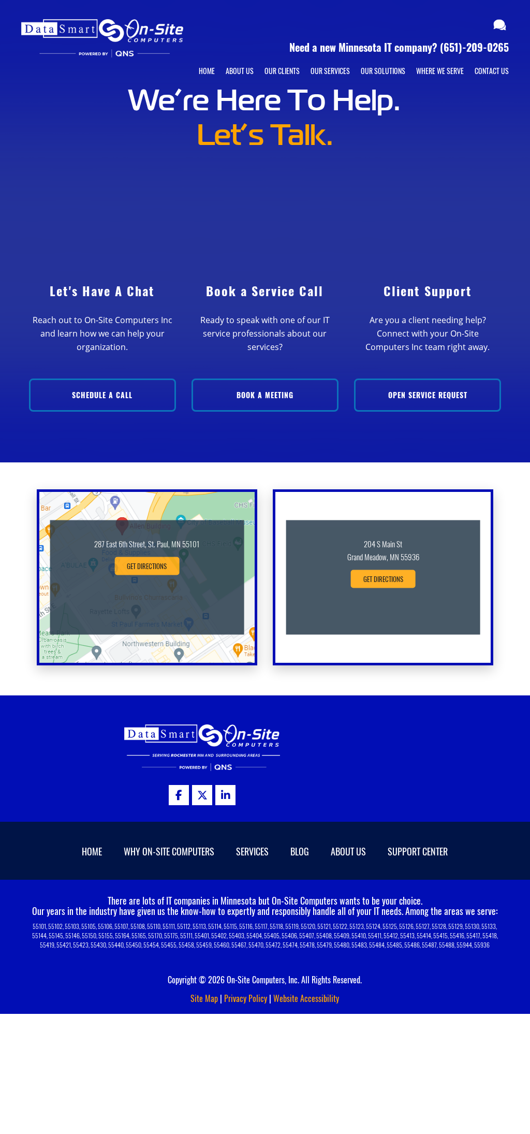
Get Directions (147, 566)
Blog (299, 851)
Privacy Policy (245, 998)
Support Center (418, 851)
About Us (240, 70)
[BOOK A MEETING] (481, 26)
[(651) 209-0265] (467, 26)
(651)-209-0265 (474, 47)
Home (207, 70)
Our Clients (282, 70)
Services (252, 851)
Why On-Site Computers (169, 851)
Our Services (330, 70)
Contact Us (492, 70)
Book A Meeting (265, 394)
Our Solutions (383, 70)
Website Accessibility (306, 998)
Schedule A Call (102, 394)
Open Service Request (427, 394)
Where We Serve (440, 70)
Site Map (204, 998)
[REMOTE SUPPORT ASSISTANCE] (501, 25)
